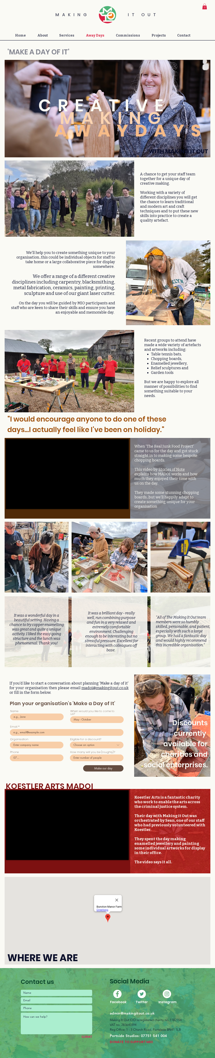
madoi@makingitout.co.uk (104, 688)
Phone (14, 752)
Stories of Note (172, 469)
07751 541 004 (154, 1036)
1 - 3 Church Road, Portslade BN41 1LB (153, 1030)
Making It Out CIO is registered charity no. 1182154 (146, 1020)
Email (13, 726)
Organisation (19, 739)
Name (14, 711)
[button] (204, 6)
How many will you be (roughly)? (92, 752)
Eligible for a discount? (85, 739)
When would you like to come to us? (92, 712)
